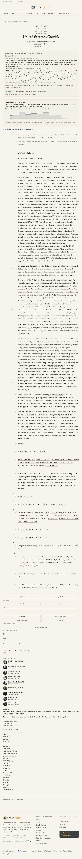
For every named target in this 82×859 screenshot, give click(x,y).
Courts (21, 13)
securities (6, 777)
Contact (33, 851)
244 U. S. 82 (73, 515)
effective (6, 741)
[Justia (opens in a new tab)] (27, 841)
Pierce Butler (12, 697)
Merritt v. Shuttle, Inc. (45, 68)
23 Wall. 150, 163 (70, 584)
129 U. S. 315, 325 (65, 556)
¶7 (16, 265)
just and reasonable (56, 365)
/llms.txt (62, 824)
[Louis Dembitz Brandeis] (5, 688)
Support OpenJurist (66, 834)
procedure (6, 765)
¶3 (16, 153)
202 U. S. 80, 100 (39, 573)
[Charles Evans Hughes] (5, 662)
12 (74, 432)
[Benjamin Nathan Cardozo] (5, 667)
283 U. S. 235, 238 (30, 521)
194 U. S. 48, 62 (52, 559)
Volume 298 (14, 21)
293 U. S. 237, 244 (31, 565)
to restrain (6, 787)
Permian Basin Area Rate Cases (29, 107)
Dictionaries (40, 13)
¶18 (16, 512)
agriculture (6, 736)
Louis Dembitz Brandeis (15, 687)
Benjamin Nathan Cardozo (16, 666)
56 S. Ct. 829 (41, 29)
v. (26, 459)
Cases (5, 13)
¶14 (16, 459)
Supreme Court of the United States (41, 42)
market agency (8, 761)
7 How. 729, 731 (38, 556)
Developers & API (65, 821)
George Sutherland (14, 671)
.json (12, 799)
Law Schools (40, 833)
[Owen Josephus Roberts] (5, 694)
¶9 (16, 338)
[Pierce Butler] (5, 699)
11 (59, 426)
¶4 (16, 158)
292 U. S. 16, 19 (51, 587)
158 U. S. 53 (30, 562)
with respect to (26, 286)
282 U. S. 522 (53, 518)
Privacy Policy (7, 854)
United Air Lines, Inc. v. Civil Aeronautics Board (41, 82)
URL (14, 610)
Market (5, 758)
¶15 (16, 473)
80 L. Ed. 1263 (41, 31)
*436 (11, 134)
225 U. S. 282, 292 (51, 512)
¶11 (16, 411)
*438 (11, 268)
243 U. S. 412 (33, 515)
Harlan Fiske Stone (14, 677)
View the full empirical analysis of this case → (18, 129)
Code (13, 13)
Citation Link (39, 610)
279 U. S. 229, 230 (66, 462)
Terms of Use (67, 851)
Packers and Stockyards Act (50, 172)
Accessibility (23, 851)
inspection (6, 749)
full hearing (59, 394)
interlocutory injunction (26, 166)
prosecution (7, 768)
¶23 (16, 573)
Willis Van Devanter (14, 703)
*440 (11, 383)
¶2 (16, 141)
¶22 (16, 556)
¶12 (16, 443)
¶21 (16, 545)
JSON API (63, 827)
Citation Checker (41, 843)
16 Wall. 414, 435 (44, 584)
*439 (11, 309)
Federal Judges (41, 827)
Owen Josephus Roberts (16, 692)
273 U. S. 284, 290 (43, 459)
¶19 (16, 529)
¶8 (16, 279)
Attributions (57, 851)
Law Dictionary (41, 825)
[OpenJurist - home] (41, 7)
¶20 (16, 537)
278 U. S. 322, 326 (32, 462)
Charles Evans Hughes (15, 661)
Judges (29, 13)
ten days (50, 353)
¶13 (16, 451)
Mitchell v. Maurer (16, 85)
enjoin (5, 744)
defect (5, 739)
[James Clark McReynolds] (5, 683)
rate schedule (69, 321)
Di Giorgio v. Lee (34, 68)
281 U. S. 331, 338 (51, 465)
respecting (6, 775)
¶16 (16, 496)
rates (5, 770)
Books (50, 13)
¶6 (16, 177)
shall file (39, 347)
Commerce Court (24, 289)
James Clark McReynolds (16, 682)
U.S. (21, 21)
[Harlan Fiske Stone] (5, 678)
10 (55, 420)
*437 (11, 191)
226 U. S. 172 (61, 562)
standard (6, 782)
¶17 (16, 504)
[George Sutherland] (5, 673)
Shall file (6, 780)
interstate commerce (10, 753)
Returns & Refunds (44, 851)
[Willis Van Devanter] (5, 704)
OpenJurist (6, 21)
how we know (42, 91)
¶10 (16, 394)
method (5, 763)
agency (5, 734)
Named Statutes (41, 835)
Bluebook (66, 610)
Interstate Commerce (49, 286)
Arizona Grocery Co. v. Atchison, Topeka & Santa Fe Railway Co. (43, 85)
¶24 (16, 584)
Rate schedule (8, 773)
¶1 (16, 134)
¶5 (16, 163)
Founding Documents (43, 838)
